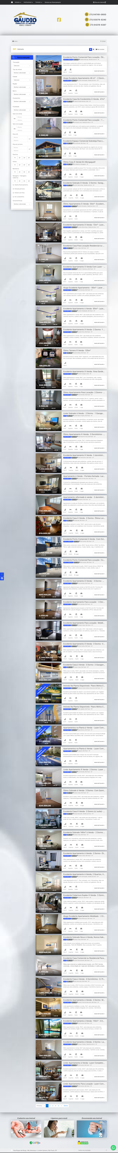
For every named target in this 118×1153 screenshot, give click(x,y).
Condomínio (16, 98)
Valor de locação (18, 124)
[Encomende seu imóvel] (92, 1129)
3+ (24, 158)
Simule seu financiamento (53, 2)
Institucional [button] (27, 2)
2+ (20, 158)
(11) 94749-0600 (97, 14)
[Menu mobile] (12, 2)
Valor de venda (17, 114)
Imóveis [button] (17, 2)
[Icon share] (59, 20)
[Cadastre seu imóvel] (26, 1129)
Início (15, 41)
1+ (15, 158)
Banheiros (16, 168)
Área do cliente (99, 2)
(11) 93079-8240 (97, 20)
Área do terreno (18, 144)
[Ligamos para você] (59, 1129)
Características (17, 200)
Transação (16, 62)
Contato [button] (38, 2)
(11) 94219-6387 (98, 25)
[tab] (22, 57)
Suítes (15, 161)
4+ (29, 158)
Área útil (15, 134)
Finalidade (16, 106)
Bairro (14, 91)
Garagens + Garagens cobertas (19, 177)
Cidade (15, 76)
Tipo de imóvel (17, 69)
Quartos (15, 154)
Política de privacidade (85, 1150)
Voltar (104, 41)
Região (15, 84)
